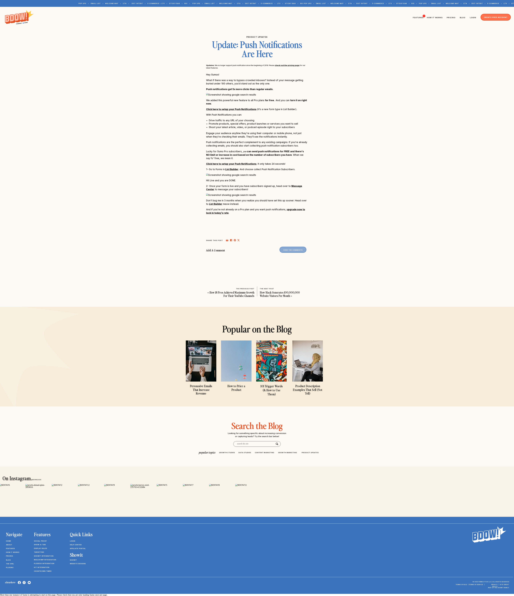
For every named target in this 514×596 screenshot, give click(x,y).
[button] (27, 584)
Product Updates (257, 37)
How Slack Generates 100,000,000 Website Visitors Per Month (280, 294)
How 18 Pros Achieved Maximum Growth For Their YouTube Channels (231, 294)
